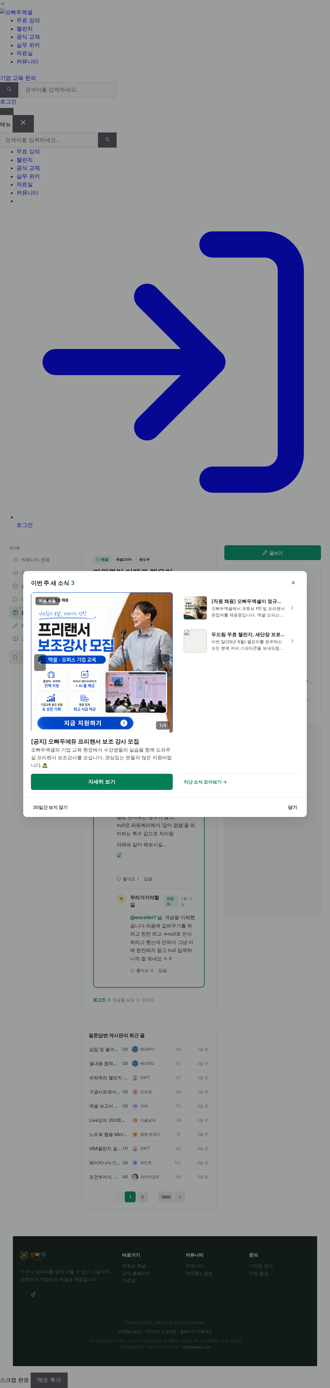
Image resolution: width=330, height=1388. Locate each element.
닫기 (292, 807)
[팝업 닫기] (293, 582)
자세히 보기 (101, 781)
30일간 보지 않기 (50, 807)
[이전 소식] (40, 662)
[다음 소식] (164, 662)
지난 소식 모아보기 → (205, 781)
